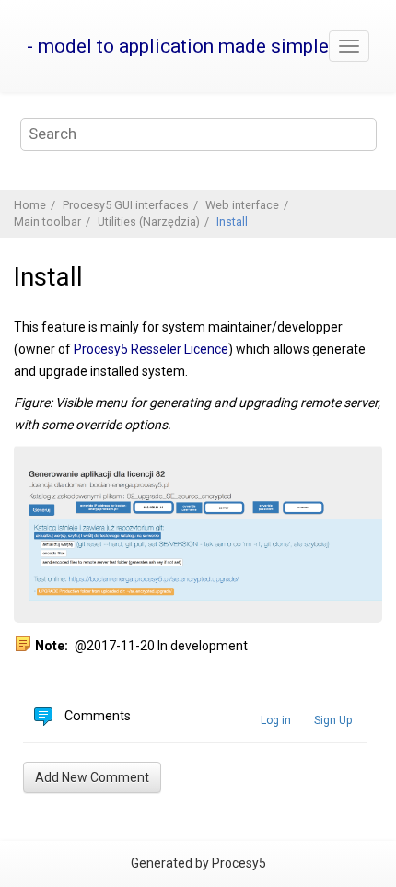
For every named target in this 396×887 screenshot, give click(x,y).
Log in (276, 720)
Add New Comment (92, 777)
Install (232, 221)
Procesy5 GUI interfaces (126, 205)
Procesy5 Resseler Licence (151, 349)
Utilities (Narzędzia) (149, 221)
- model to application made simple (178, 46)
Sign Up (333, 720)
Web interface (242, 205)
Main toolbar (47, 221)
